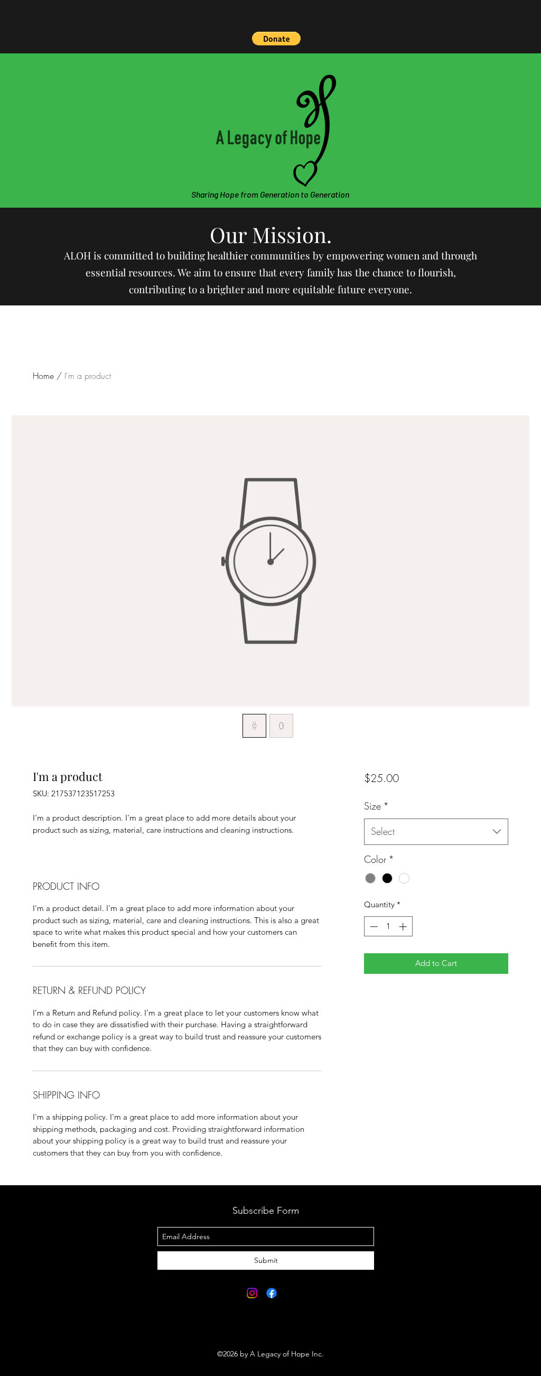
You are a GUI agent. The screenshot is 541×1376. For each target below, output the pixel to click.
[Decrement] (373, 926)
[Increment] (404, 926)
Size (376, 805)
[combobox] (436, 832)
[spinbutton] (388, 926)
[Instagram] (252, 1293)
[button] (276, 38)
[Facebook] (271, 1293)
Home (43, 376)
